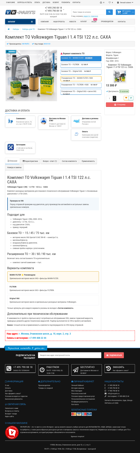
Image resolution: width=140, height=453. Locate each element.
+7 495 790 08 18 (53, 10)
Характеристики (31, 161)
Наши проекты (59, 22)
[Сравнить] (131, 98)
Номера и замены (14, 167)
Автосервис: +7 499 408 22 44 (118, 396)
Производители (107, 21)
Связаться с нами (11, 408)
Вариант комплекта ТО (73, 53)
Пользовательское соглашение (83, 399)
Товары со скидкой (45, 388)
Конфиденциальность (79, 402)
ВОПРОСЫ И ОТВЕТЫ (25, 2)
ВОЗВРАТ (56, 2)
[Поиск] (109, 12)
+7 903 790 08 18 (113, 391)
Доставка (8, 391)
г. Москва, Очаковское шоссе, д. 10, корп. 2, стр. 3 (45, 333)
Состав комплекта (69, 161)
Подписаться (116, 355)
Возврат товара (11, 414)
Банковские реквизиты (14, 399)
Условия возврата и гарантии (16, 396)
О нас (7, 385)
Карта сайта (9, 416)
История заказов (77, 388)
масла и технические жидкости (85, 430)
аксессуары (112, 430)
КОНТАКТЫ (76, 2)
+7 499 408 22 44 (37, 337)
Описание (13, 161)
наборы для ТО (123, 430)
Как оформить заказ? (13, 393)
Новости (72, 22)
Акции (94, 21)
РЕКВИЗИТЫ (66, 2)
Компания (45, 22)
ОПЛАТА (37, 2)
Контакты (122, 22)
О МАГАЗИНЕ (10, 2)
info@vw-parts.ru (113, 393)
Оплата (8, 388)
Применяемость (88, 161)
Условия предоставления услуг (83, 396)
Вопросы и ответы (12, 411)
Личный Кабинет (77, 385)
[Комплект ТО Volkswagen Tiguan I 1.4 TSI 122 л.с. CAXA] (31, 75)
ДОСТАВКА (46, 2)
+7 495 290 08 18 (53, 7)
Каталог (84, 21)
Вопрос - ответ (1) (50, 161)
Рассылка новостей (78, 393)
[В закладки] (126, 98)
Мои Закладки (76, 391)
